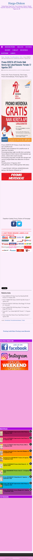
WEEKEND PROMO (10, 47)
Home (2, 57)
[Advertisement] (16, 28)
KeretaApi (7, 57)
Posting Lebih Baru (9, 331)
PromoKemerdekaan (14, 57)
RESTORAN (28, 47)
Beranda (27, 331)
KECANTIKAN (24, 50)
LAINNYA (12, 53)
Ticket (21, 57)
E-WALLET (15, 50)
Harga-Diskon (16, 3)
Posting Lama (20, 331)
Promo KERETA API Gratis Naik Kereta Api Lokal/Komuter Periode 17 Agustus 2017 (16, 65)
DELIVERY (7, 50)
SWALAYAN (20, 47)
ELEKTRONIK (4, 53)
